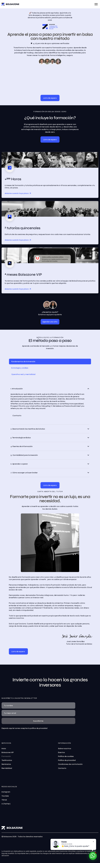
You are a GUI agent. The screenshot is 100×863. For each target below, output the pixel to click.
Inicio (4, 749)
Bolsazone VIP (8, 752)
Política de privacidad (67, 760)
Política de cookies (66, 756)
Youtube (5, 796)
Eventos (61, 752)
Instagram (6, 792)
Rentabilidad (7, 768)
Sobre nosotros (64, 749)
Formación (6, 756)
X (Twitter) (6, 804)
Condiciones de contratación (70, 764)
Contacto (62, 768)
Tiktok (4, 800)
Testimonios (7, 760)
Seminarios (6, 764)
